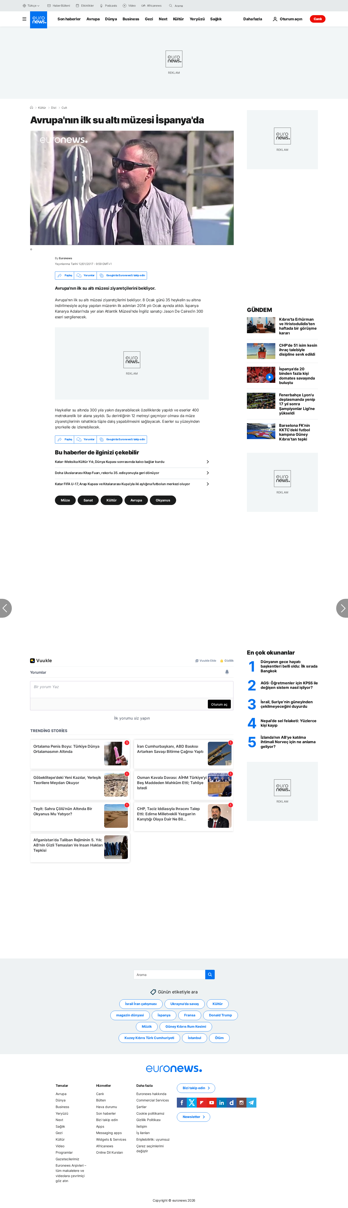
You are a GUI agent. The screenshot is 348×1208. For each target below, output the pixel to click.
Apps (100, 1126)
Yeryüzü (197, 19)
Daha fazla (144, 1085)
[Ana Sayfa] (31, 107)
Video (60, 1146)
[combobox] (194, 5)
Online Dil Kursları (109, 1152)
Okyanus (163, 500)
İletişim (141, 1126)
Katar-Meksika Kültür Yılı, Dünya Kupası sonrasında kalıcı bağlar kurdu (109, 462)
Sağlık (216, 19)
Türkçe (31, 5)
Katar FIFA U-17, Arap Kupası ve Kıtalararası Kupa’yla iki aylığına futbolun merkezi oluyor (122, 484)
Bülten (101, 1100)
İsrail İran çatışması (141, 1004)
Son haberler (69, 19)
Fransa (189, 1015)
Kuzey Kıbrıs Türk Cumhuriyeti (149, 1038)
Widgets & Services (111, 1139)
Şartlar (141, 1107)
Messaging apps (109, 1133)
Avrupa (92, 19)
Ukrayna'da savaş (184, 1004)
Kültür (178, 19)
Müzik (147, 1026)
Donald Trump (220, 1015)
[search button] (170, 5)
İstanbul (194, 1038)
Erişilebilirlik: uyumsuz (153, 1139)
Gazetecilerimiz (67, 1159)
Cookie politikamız (150, 1113)
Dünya (111, 19)
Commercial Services (152, 1100)
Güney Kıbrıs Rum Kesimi (185, 1026)
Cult (64, 107)
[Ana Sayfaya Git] (38, 19)
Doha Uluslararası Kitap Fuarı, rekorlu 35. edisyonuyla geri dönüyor (107, 473)
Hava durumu (106, 1107)
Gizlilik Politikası (148, 1120)
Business (131, 19)
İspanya (164, 1015)
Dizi (53, 107)
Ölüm (219, 1038)
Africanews (104, 1146)
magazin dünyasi (130, 1015)
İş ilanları (143, 1133)
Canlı (318, 19)
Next (163, 19)
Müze (65, 500)
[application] (132, 188)
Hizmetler (103, 1085)
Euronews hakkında (151, 1094)
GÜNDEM (259, 309)
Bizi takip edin (107, 1120)
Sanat (88, 500)
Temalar (62, 1085)
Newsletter (191, 1117)
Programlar (64, 1152)
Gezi (149, 19)
